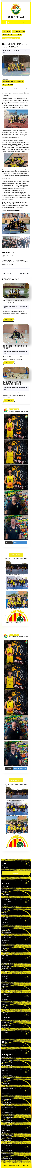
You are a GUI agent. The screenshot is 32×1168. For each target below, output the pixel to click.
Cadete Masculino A (7, 1086)
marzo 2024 (5, 953)
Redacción (13, 50)
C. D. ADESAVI (16, 17)
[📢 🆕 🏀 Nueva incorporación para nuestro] (16, 477)
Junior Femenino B (7, 1117)
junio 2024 (5, 945)
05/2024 (6, 50)
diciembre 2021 (6, 1017)
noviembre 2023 (6, 963)
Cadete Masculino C (7, 1091)
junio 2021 (5, 1030)
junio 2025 (5, 914)
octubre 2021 (5, 1022)
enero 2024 (5, 958)
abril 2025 (4, 920)
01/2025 (7, 351)
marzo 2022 (5, 1009)
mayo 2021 (5, 1033)
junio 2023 (5, 976)
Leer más (9, 319)
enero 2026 (5, 896)
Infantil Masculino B (7, 1110)
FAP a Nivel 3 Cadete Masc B (13, 574)
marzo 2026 (5, 891)
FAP (3, 1097)
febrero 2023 (5, 986)
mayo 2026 (5, 886)
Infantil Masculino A (7, 1107)
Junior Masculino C (7, 1125)
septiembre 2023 (6, 968)
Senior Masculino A (7, 1143)
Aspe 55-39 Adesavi (11, 622)
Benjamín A (5, 1070)
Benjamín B (5, 1073)
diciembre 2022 (6, 991)
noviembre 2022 (6, 994)
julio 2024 (4, 943)
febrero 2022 (5, 1012)
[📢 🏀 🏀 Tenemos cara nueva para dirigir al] (16, 527)
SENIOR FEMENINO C (7, 1140)
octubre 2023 (5, 966)
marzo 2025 (5, 922)
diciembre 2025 (6, 899)
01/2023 (7, 306)
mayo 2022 (5, 1004)
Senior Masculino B (7, 1145)
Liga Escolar (5, 1127)
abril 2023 (4, 981)
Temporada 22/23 (7, 1151)
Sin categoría (5, 1148)
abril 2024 (4, 950)
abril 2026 (4, 889)
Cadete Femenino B (7, 1083)
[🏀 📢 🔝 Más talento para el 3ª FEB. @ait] (16, 426)
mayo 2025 (5, 917)
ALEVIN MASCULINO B (19, 31)
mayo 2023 (5, 979)
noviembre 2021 (6, 1020)
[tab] (8, 22)
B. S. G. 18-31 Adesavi (11, 608)
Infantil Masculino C (7, 1112)
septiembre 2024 (6, 938)
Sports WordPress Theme (11, 1165)
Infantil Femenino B (7, 1104)
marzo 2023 (5, 984)
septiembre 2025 (6, 907)
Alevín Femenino (6, 1057)
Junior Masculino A (7, 1120)
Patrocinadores (6, 1130)
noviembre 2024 (6, 932)
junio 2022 (5, 1002)
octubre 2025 (5, 904)
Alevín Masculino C (7, 1068)
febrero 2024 (5, 956)
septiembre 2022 (6, 999)
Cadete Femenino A (7, 1080)
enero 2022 (5, 1015)
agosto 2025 (5, 909)
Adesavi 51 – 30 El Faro (12, 590)
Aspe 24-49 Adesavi (7, 264)
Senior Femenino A (7, 1135)
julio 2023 (4, 973)
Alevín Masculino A (7, 1062)
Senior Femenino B (7, 1138)
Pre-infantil (5, 1133)
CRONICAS (6, 35)
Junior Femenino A (7, 1115)
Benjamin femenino (7, 1075)
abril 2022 (4, 1007)
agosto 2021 (5, 1027)
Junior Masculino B (7, 1122)
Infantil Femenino (6, 1099)
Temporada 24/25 (7, 1156)
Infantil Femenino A (7, 1102)
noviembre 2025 (6, 902)
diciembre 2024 (6, 930)
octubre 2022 (5, 997)
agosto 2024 (5, 940)
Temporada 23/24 (16, 35)
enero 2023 (5, 989)
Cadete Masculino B (7, 1088)
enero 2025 (5, 927)
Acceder (4, 1045)
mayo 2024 (5, 948)
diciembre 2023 (6, 961)
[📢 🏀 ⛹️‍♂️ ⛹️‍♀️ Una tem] (16, 502)
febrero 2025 (5, 925)
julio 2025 (4, 912)
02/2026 (7, 387)
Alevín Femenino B (7, 1060)
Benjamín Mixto (6, 1078)
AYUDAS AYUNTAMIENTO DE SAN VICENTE (17, 558)
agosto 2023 (5, 971)
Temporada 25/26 (7, 1158)
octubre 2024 (5, 935)
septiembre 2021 (6, 1025)
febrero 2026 (5, 894)
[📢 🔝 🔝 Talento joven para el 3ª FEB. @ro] (16, 451)
